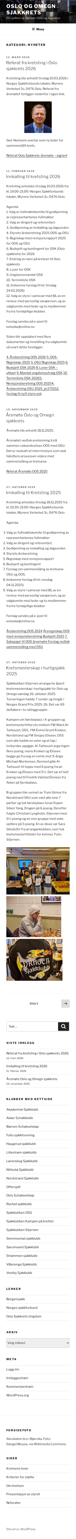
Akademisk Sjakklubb (22, 1109)
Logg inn (12, 1369)
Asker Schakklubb (19, 1118)
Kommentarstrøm (19, 1387)
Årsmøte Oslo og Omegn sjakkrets (31, 1079)
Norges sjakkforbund (22, 1308)
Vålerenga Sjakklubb (21, 1264)
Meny (40, 29)
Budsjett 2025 (53, 636)
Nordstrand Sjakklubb (22, 1178)
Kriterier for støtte (20, 1477)
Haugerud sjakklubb (21, 1144)
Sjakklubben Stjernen (22, 1230)
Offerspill (13, 1187)
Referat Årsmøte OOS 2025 (27, 471)
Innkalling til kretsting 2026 (33, 176)
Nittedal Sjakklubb (20, 1170)
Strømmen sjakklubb (21, 1256)
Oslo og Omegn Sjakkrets (31, 9)
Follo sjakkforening (20, 1135)
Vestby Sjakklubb (19, 1273)
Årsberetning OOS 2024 (24, 631)
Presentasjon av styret (23, 1494)
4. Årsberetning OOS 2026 (26, 357)
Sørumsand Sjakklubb (22, 1247)
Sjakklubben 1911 (19, 1213)
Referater (13, 1503)
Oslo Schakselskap (20, 1195)
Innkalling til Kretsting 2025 (33, 492)
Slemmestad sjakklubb (23, 1238)
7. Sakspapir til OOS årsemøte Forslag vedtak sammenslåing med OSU (38, 641)
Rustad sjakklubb (19, 1204)
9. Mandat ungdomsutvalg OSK (39, 373)
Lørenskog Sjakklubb (22, 1161)
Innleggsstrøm (17, 1378)
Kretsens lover (17, 1468)
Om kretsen (15, 1486)
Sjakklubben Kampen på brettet (30, 1221)
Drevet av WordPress (20, 1529)
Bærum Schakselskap (22, 1126)
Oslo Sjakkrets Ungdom (23, 1316)
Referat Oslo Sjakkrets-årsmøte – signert (36, 155)
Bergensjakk (15, 1299)
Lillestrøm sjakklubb (21, 1152)
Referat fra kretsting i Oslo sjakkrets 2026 (37, 1053)
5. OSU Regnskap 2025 (48, 362)
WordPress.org (17, 1395)
